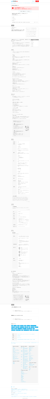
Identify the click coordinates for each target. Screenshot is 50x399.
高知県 (23, 365)
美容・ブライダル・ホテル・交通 (15, 350)
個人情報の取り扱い (15, 396)
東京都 (26, 351)
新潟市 (23, 355)
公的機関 (30, 360)
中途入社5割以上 (28, 339)
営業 (13, 347)
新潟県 (23, 354)
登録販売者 (16, 328)
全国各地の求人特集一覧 (31, 365)
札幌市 (23, 347)
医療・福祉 (14, 351)
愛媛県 (26, 364)
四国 (21, 364)
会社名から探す (30, 363)
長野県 (26, 354)
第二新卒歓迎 (19, 339)
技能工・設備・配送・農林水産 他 (16, 358)
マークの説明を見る (28, 201)
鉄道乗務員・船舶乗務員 (29, 328)
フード (29, 354)
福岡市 (25, 368)
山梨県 (25, 354)
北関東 (21, 350)
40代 (12, 325)
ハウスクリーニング (20, 328)
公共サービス (14, 359)
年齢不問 (18, 325)
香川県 (25, 364)
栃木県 (25, 350)
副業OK (21, 375)
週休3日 (25, 325)
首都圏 (21, 351)
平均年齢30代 (25, 339)
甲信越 (21, 354)
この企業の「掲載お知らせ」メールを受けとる (25, 11)
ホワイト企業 (15, 325)
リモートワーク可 (22, 374)
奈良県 (25, 360)
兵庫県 (23, 360)
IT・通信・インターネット (31, 347)
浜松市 (25, 358)
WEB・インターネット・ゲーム (15, 354)
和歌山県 (27, 360)
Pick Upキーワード (15, 391)
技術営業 (12, 328)
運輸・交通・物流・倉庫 (31, 358)
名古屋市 (27, 358)
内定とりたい (28, 325)
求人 (13, 391)
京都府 (25, 359)
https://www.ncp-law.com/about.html (21, 226)
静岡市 (23, 358)
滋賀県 (23, 359)
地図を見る (20, 264)
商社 (29, 351)
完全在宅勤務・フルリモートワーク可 (24, 373)
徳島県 (23, 364)
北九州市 (24, 368)
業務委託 (14, 363)
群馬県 (26, 350)
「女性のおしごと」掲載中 (32, 339)
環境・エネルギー (30, 359)
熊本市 (27, 368)
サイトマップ (19, 396)
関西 (21, 359)
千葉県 (25, 351)
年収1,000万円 (22, 325)
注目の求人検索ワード (20, 391)
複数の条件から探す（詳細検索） (31, 364)
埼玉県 (23, 351)
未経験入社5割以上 (22, 339)
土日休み (30, 368)
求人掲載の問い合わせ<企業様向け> (26, 396)
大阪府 (26, 359)
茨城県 (23, 350)
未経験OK (22, 379)
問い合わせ (21, 396)
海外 (21, 369)
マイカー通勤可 (22, 378)
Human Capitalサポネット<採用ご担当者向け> (33, 396)
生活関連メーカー (30, 350)
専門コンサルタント (19, 337)
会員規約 (12, 396)
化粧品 (33, 328)
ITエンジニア (14, 355)
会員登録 (37, 1)
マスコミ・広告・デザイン (31, 355)
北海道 (21, 347)
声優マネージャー (24, 328)
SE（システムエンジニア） (33, 325)
